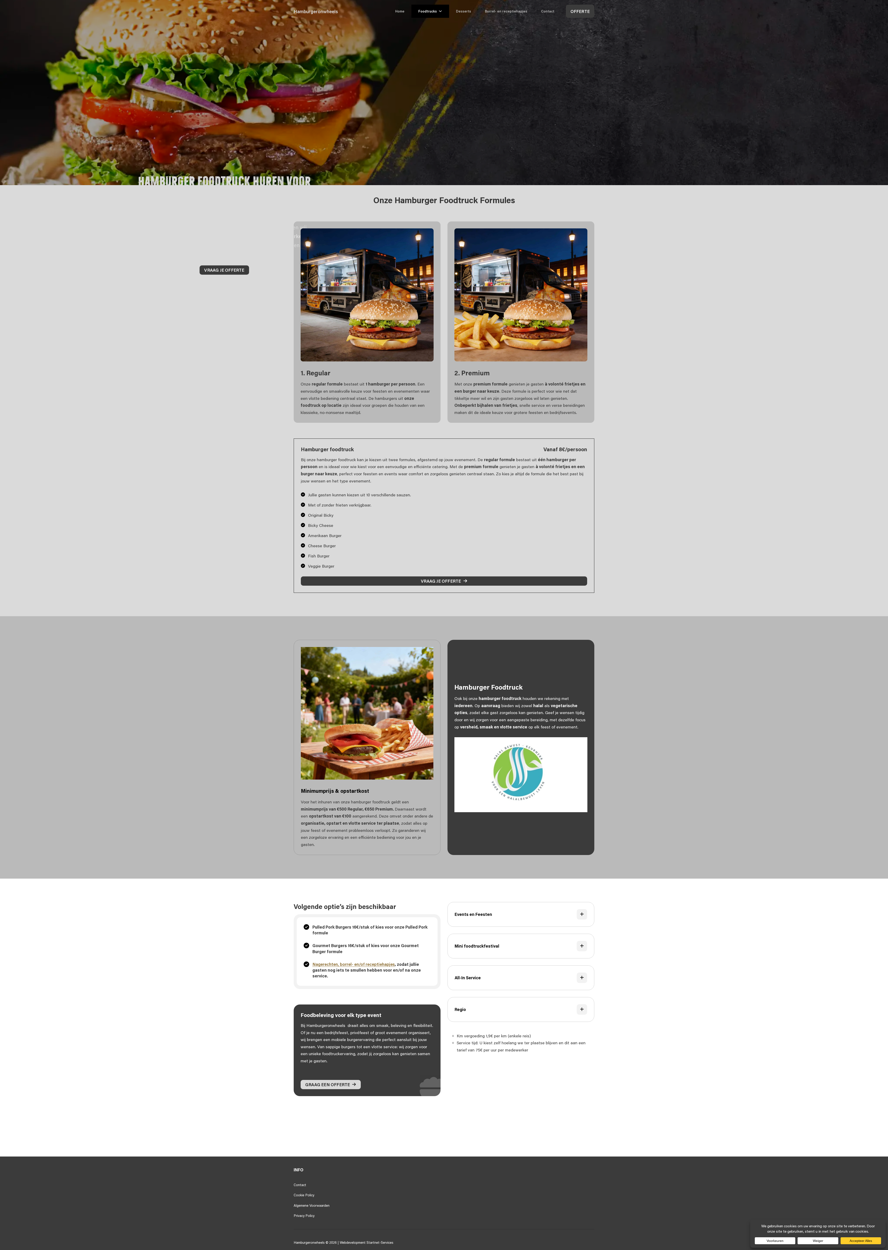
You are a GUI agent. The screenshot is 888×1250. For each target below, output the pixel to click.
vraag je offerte (224, 270)
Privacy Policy (304, 1215)
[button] (521, 914)
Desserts (463, 11)
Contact (547, 11)
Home (399, 11)
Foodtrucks (427, 11)
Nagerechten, (326, 964)
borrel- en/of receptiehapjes (367, 964)
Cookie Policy (304, 1195)
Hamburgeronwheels (316, 11)
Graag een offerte (327, 1084)
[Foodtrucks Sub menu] (443, 11)
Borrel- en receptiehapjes (506, 11)
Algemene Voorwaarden (312, 1205)
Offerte (580, 11)
